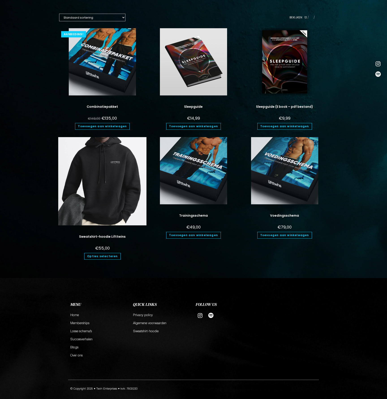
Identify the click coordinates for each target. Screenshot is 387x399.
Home (74, 315)
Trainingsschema (193, 215)
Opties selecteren (102, 256)
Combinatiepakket (102, 106)
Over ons (76, 355)
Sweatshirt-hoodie (146, 331)
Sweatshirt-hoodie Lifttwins (102, 236)
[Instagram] (378, 64)
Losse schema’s (81, 331)
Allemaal (322, 17)
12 (305, 17)
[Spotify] (378, 74)
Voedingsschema (284, 215)
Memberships (79, 323)
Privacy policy (143, 315)
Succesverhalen (81, 339)
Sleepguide (193, 106)
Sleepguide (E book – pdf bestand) (284, 106)
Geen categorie (102, 101)
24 (311, 17)
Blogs (74, 347)
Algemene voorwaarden (149, 323)
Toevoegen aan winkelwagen (102, 126)
